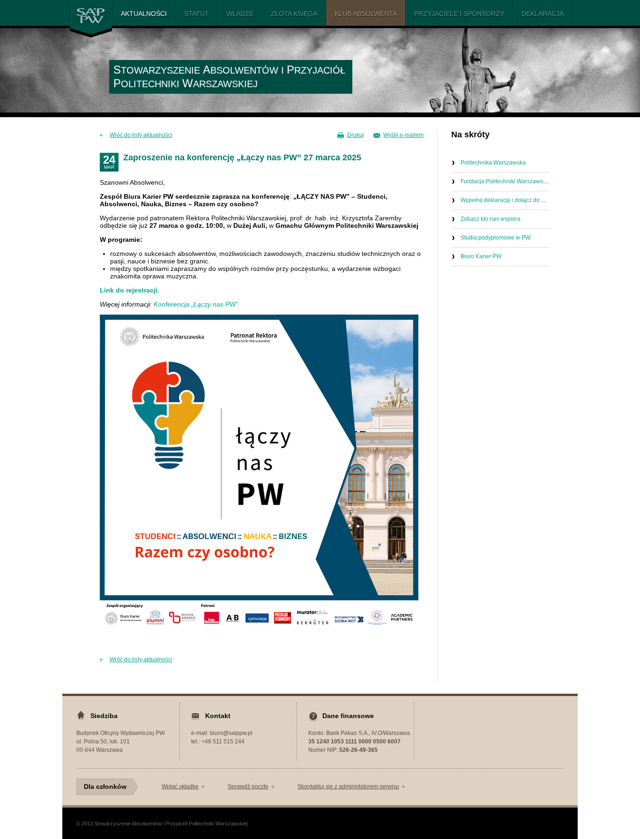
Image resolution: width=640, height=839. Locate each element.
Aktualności (144, 13)
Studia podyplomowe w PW (495, 237)
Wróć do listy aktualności (141, 135)
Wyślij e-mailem (403, 135)
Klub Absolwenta (366, 13)
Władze (239, 13)
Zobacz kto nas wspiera (491, 219)
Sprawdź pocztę (248, 786)
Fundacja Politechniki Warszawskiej (506, 181)
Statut (196, 13)
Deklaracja (542, 13)
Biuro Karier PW (481, 256)
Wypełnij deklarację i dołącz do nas (506, 200)
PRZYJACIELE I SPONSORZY (459, 13)
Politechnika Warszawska (493, 162)
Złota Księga (294, 13)
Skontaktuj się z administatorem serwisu (348, 786)
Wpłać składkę (180, 786)
